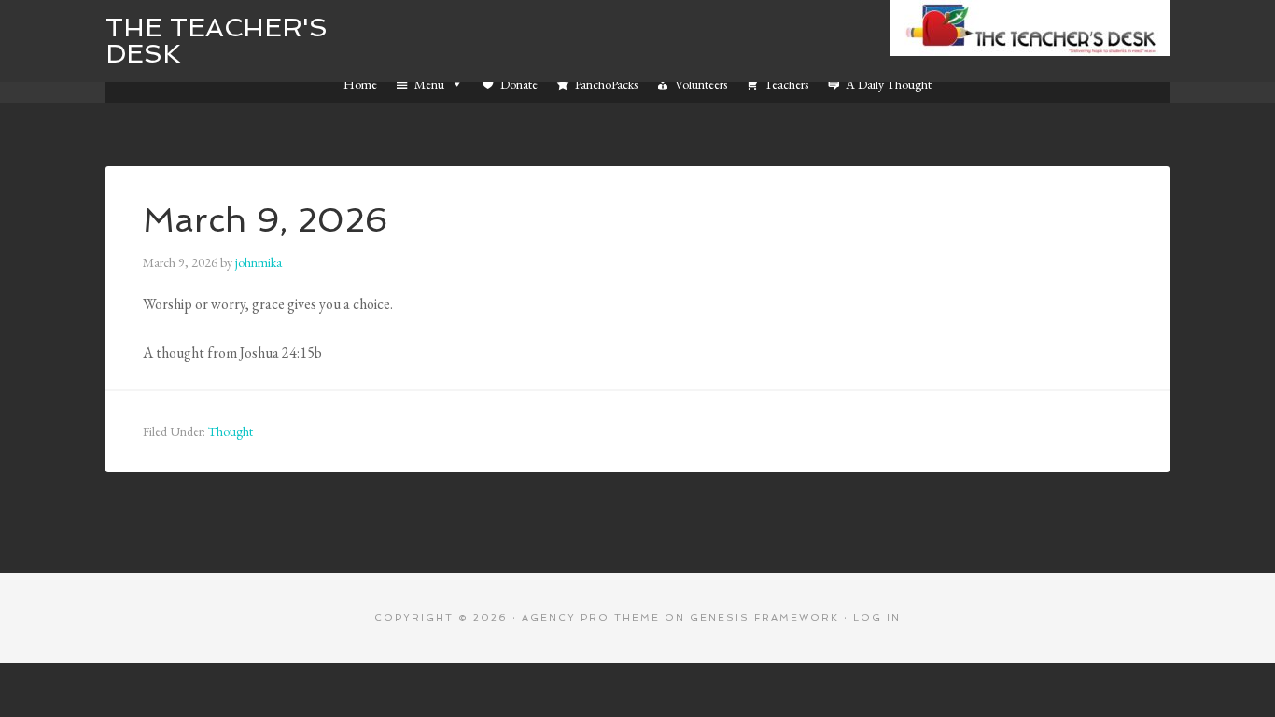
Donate (519, 84)
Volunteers (701, 84)
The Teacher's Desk (216, 40)
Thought (230, 431)
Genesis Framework (764, 617)
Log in (877, 617)
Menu (429, 84)
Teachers (786, 84)
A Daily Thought (889, 84)
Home (360, 84)
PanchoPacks (606, 84)
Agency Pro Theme (591, 617)
